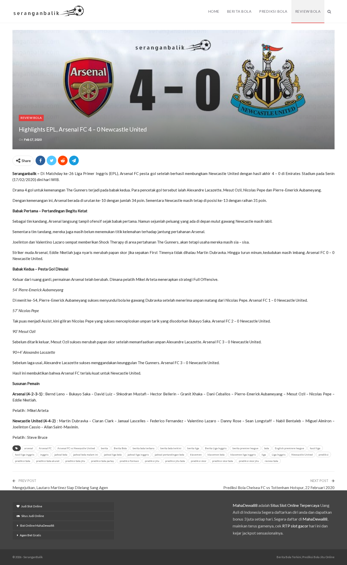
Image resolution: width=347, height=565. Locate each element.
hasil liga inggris (24, 454)
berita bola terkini (170, 448)
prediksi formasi (129, 460)
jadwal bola (60, 454)
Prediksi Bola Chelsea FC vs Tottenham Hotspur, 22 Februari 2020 (279, 487)
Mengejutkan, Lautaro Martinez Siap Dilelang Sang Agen (60, 487)
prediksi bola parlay (102, 460)
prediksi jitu (152, 460)
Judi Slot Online (31, 506)
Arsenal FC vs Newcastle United (76, 448)
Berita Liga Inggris (216, 448)
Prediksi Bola (273, 11)
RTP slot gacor (295, 525)
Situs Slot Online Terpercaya (295, 505)
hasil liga (315, 448)
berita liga (193, 448)
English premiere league (289, 448)
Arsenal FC (45, 448)
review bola (271, 460)
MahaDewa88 (245, 505)
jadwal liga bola (113, 454)
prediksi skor (198, 460)
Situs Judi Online (32, 516)
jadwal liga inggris (138, 454)
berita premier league (245, 448)
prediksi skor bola (222, 460)
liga (264, 454)
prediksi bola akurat (47, 460)
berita (104, 448)
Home (213, 11)
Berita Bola (239, 11)
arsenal (28, 448)
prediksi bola (22, 460)
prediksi (323, 454)
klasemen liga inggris (243, 454)
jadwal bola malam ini (85, 454)
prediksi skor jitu (249, 460)
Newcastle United (302, 454)
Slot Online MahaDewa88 (37, 525)
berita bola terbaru (143, 448)
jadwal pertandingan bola (169, 454)
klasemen (196, 454)
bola (266, 448)
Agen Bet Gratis (30, 535)
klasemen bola (216, 454)
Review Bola (308, 11)
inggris (44, 454)
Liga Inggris (279, 454)
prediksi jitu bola (175, 460)
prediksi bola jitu (75, 460)
